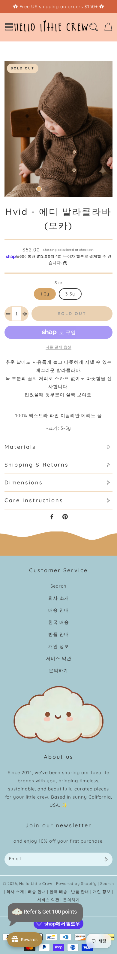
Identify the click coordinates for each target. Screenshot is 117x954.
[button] (9, 27)
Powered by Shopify (76, 883)
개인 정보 (58, 646)
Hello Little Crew (35, 883)
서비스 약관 (58, 658)
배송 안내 (58, 610)
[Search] (93, 27)
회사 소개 (58, 598)
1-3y (44, 294)
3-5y (70, 294)
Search (58, 586)
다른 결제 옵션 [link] (58, 347)
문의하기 (58, 670)
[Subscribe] (105, 859)
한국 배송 (58, 622)
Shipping (50, 250)
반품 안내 (58, 634)
